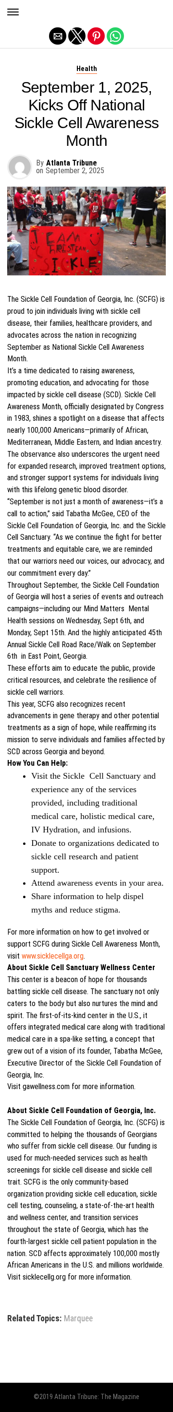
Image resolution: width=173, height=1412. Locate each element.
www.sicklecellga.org (53, 956)
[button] (13, 12)
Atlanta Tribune (71, 162)
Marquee (78, 1319)
